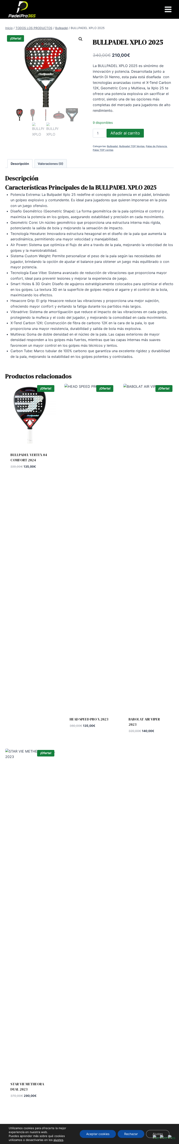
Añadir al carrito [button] (85, 739)
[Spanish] (172, 1137)
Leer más (18, 479)
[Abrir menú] (168, 9)
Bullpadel (112, 146)
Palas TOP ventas (103, 150)
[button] (80, 39)
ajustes (58, 1140)
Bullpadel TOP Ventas (132, 146)
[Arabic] (156, 1137)
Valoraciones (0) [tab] (50, 163)
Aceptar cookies (97, 1134)
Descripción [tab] (20, 163)
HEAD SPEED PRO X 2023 (89, 719)
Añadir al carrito (125, 133)
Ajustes (158, 1134)
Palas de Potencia (156, 146)
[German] (164, 1137)
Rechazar (131, 1134)
